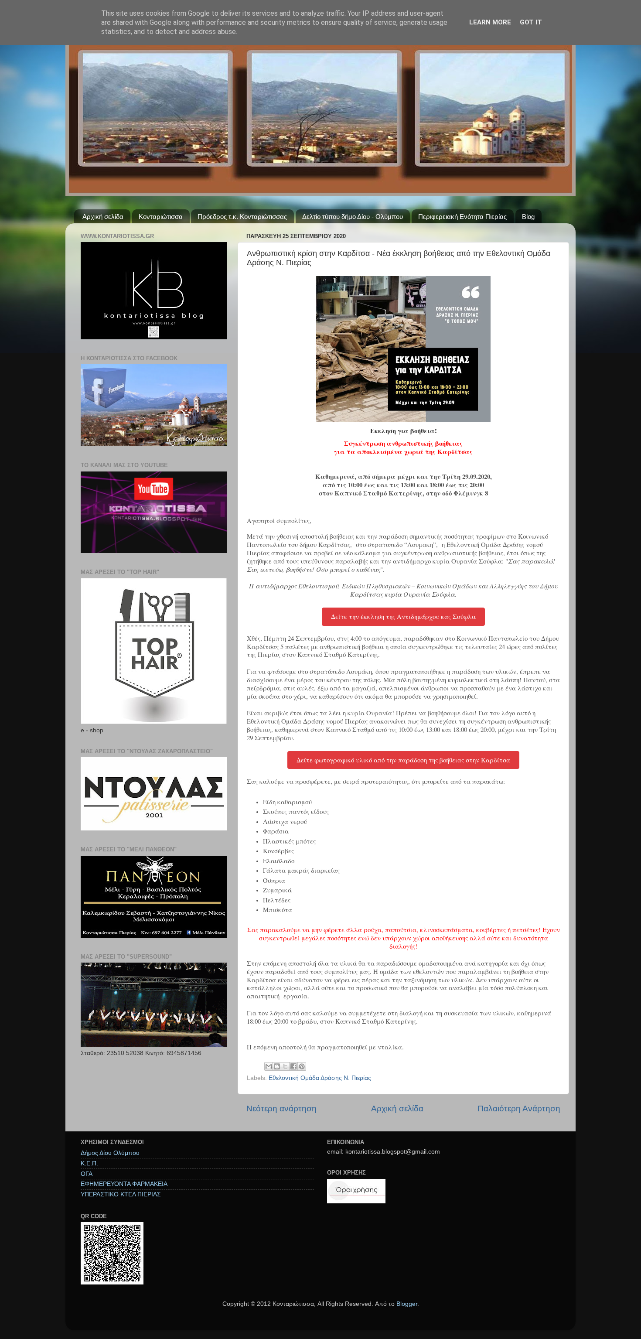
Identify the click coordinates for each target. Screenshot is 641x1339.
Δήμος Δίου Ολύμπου (110, 1153)
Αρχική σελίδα (102, 216)
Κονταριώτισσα (161, 216)
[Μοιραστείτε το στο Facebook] (293, 1066)
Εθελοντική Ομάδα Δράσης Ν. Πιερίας (320, 1078)
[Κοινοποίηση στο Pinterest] (301, 1066)
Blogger (406, 1304)
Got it (531, 22)
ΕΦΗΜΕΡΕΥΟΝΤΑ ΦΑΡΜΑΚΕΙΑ (124, 1184)
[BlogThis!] (277, 1066)
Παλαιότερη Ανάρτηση (518, 1108)
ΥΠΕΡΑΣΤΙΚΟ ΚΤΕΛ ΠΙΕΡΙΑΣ (121, 1194)
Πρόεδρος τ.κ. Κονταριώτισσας (242, 216)
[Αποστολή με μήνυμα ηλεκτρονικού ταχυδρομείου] (268, 1066)
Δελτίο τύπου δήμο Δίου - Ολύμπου (352, 216)
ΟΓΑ (86, 1174)
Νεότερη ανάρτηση (281, 1108)
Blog (528, 216)
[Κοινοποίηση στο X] (285, 1066)
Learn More (490, 22)
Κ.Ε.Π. (89, 1163)
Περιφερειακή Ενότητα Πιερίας (462, 216)
